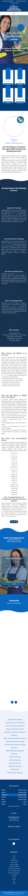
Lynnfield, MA (14, 472)
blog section (4, 375)
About (14, 858)
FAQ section (22, 414)
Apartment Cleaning (14, 866)
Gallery (13, 522)
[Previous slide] (12, 702)
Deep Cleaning (14, 860)
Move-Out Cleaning (14, 864)
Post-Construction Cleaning (14, 868)
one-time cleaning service (21, 273)
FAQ (14, 881)
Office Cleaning (14, 862)
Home (14, 856)
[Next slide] (16, 702)
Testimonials (14, 875)
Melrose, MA (14, 455)
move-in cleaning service (14, 306)
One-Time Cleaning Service (14, 870)
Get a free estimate (21, 1)
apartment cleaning (14, 213)
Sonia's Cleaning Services (14, 159)
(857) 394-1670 (14, 3)
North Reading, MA (14, 469)
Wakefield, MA (14, 461)
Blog (14, 883)
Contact (14, 877)
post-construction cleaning (7, 244)
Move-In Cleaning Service (14, 873)
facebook (14, 844)
